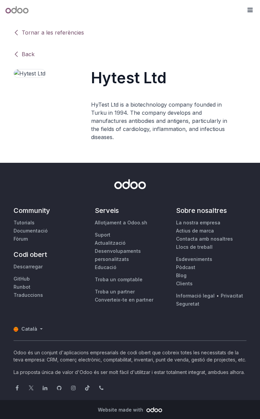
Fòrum (21, 239)
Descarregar (28, 266)
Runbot (22, 287)
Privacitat (232, 296)
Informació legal (195, 296)
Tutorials (24, 222)
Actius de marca (195, 231)
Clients (184, 283)
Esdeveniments (194, 259)
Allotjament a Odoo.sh (121, 222)
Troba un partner (115, 291)
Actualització (110, 243)
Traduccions (28, 295)
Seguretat (187, 304)
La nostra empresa (198, 222)
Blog (181, 275)
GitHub (22, 279)
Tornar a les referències (53, 32)
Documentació (31, 231)
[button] (250, 10)
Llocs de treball (194, 247)
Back (28, 54)
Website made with (121, 410)
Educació (105, 267)
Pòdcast (185, 267)
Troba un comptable (119, 279)
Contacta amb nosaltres (204, 239)
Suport (102, 235)
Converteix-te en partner (124, 300)
